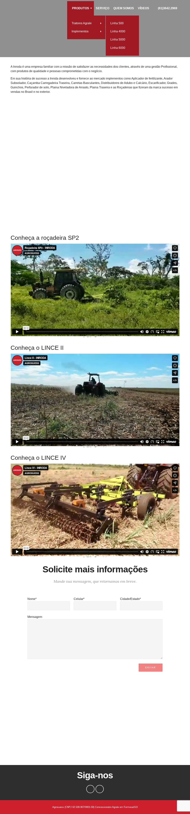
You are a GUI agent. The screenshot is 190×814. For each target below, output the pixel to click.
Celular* (79, 598)
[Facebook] (90, 789)
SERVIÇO (102, 8)
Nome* (32, 598)
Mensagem (34, 616)
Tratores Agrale (82, 23)
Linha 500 (117, 23)
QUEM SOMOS (123, 8)
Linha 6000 (117, 47)
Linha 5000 (117, 39)
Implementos (80, 31)
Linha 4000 (117, 31)
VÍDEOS (143, 8)
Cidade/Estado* (130, 598)
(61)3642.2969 (167, 8)
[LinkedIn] (100, 789)
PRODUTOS (80, 8)
